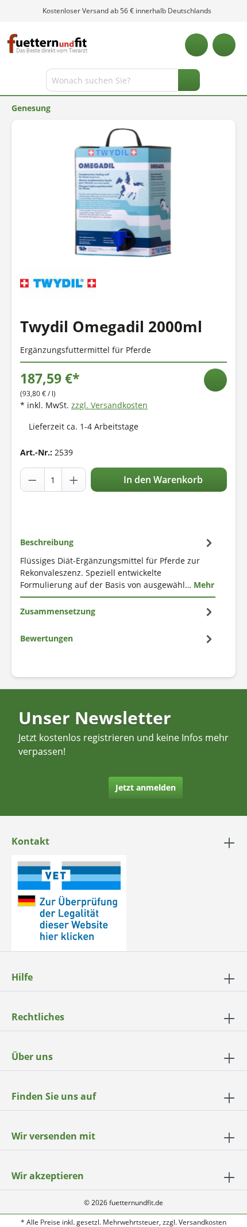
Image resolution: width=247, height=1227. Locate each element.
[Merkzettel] (196, 44)
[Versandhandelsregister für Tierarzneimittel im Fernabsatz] (68, 901)
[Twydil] (58, 281)
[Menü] (10, 82)
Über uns (32, 1056)
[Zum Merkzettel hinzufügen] (215, 380)
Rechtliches (37, 1017)
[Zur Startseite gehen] (47, 43)
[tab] (117, 563)
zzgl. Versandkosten (109, 405)
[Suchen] (188, 80)
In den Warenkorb (162, 479)
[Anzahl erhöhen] (73, 479)
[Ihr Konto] (224, 44)
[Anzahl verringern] (33, 479)
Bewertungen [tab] (46, 638)
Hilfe (22, 977)
